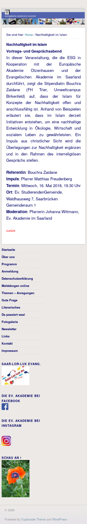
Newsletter (9, 329)
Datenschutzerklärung (17, 278)
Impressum (10, 350)
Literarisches (11, 307)
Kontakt (7, 343)
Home (29, 34)
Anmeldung (10, 271)
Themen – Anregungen (18, 293)
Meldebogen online (15, 285)
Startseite (8, 249)
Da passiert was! (13, 314)
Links (6, 336)
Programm (9, 264)
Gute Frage (9, 300)
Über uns (8, 257)
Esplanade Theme (33, 519)
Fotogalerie (10, 321)
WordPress (59, 519)
